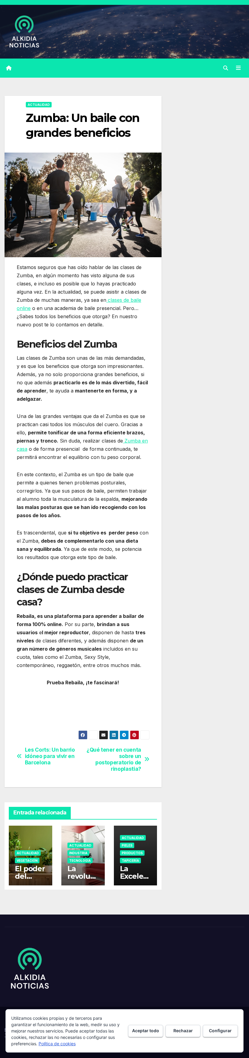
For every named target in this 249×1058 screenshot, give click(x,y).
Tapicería (130, 860)
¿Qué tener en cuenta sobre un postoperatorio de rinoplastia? (114, 759)
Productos (132, 853)
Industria (78, 853)
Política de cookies (57, 1043)
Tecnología (80, 860)
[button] (225, 68)
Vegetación (27, 860)
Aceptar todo (145, 1030)
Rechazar (183, 1030)
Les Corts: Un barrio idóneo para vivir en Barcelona (50, 756)
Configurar (220, 1030)
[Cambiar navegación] (238, 68)
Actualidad (39, 104)
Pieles (127, 845)
